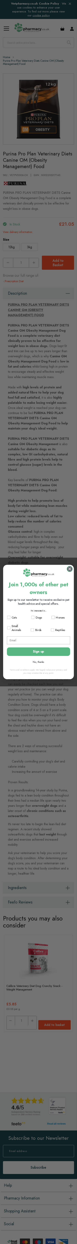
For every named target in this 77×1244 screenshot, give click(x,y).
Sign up (38, 651)
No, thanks (38, 662)
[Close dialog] (69, 569)
